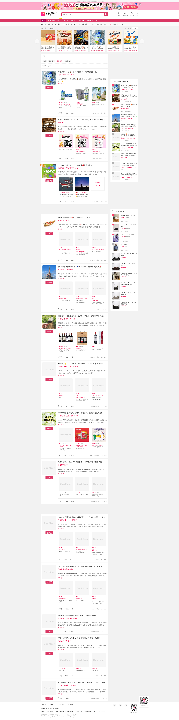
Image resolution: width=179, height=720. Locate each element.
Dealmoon (93, 406)
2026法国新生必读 (53, 20)
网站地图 (43, 708)
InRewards (102, 712)
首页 (43, 20)
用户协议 (50, 708)
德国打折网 (79, 712)
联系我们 (52, 704)
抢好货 (73, 20)
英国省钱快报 (70, 712)
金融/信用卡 (65, 24)
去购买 (49, 87)
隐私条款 (57, 708)
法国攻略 (65, 20)
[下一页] (142, 41)
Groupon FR (93, 201)
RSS (125, 705)
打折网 (49, 14)
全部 (44, 61)
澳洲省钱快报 (88, 712)
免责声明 (61, 704)
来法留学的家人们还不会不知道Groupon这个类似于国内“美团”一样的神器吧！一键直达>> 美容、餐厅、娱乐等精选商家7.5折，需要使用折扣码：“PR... (82, 173)
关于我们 (43, 704)
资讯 (101, 158)
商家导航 (90, 20)
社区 (97, 20)
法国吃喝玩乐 (95, 158)
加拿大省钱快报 (60, 712)
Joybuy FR (96, 113)
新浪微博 (114, 705)
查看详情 (49, 181)
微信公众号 (120, 705)
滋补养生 (67, 61)
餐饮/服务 (51, 28)
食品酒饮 (51, 61)
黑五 (95, 712)
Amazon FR (93, 357)
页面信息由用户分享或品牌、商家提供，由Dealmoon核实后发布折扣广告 (59, 715)
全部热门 (135, 28)
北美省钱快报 (50, 712)
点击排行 (81, 20)
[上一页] (37, 41)
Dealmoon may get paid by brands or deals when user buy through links (59, 717)
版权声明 (70, 704)
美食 (46, 28)
